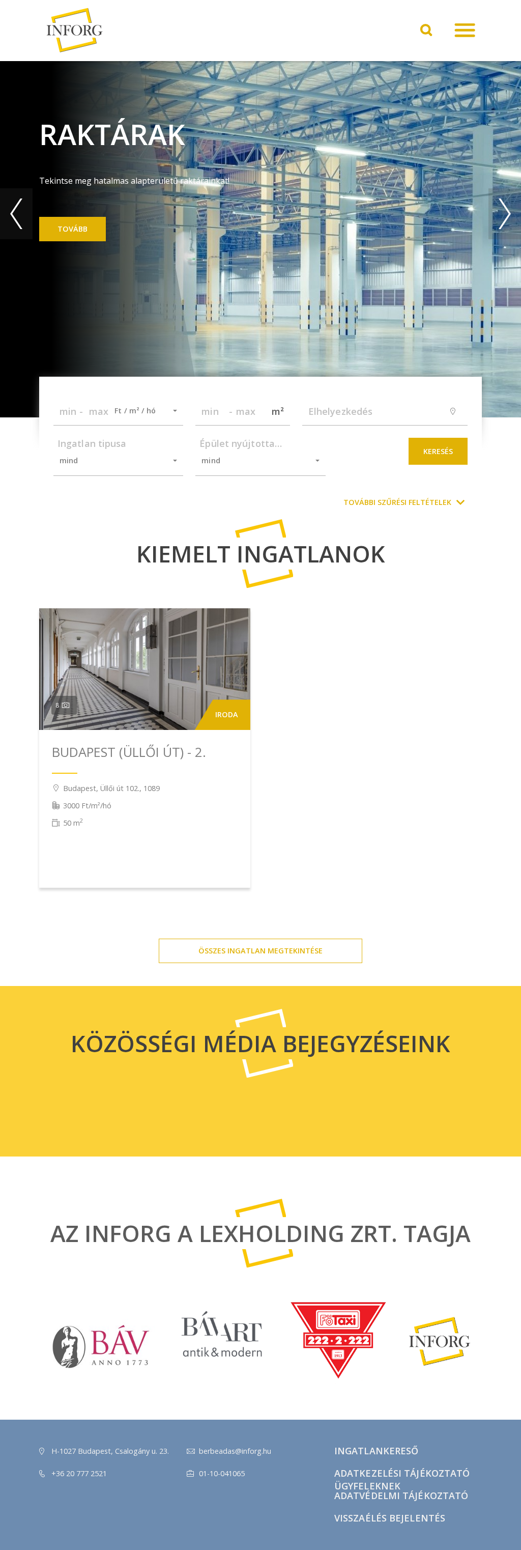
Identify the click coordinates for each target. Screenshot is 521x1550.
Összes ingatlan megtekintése (260, 950)
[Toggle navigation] (465, 30)
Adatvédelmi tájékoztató (401, 1495)
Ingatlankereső (376, 1451)
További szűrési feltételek (397, 502)
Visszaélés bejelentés (389, 1518)
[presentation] (16, 213)
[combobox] (142, 411)
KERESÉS (438, 451)
